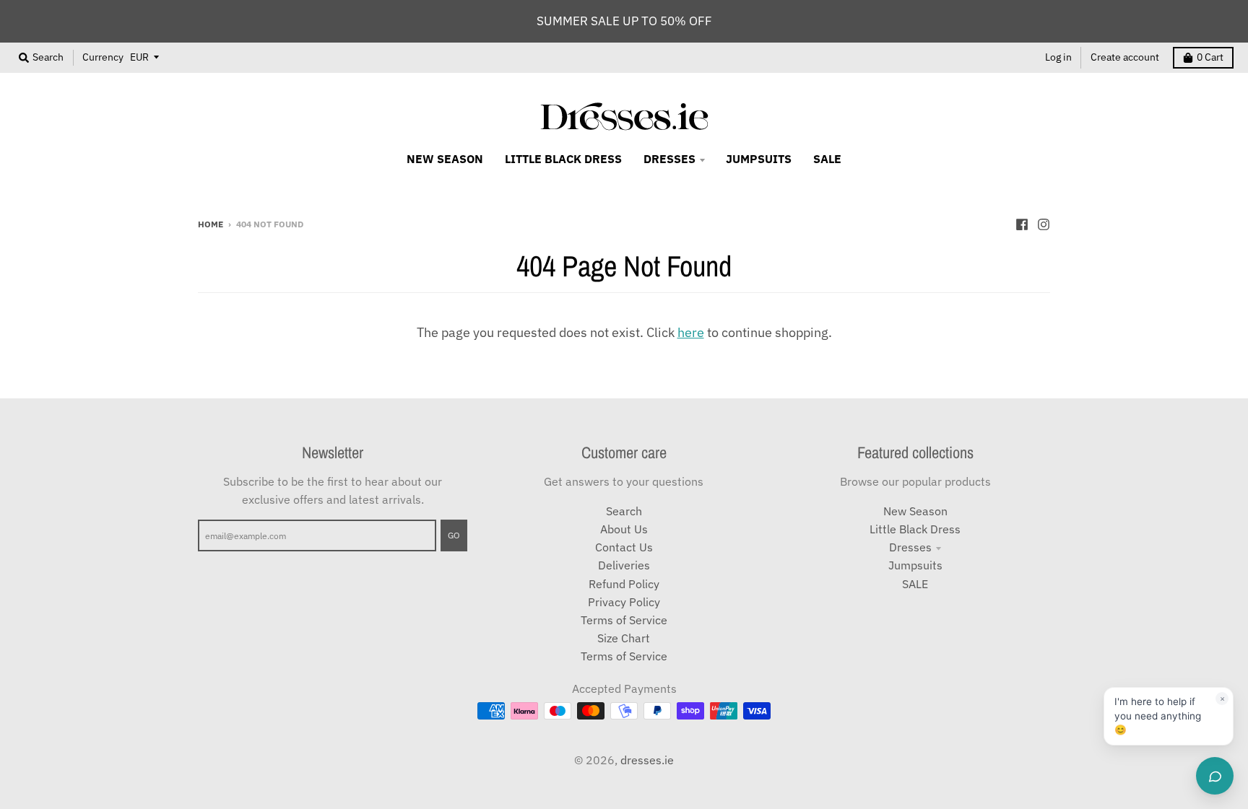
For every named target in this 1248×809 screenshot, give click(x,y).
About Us (624, 529)
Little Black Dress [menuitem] (563, 159)
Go (454, 535)
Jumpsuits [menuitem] (759, 159)
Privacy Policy (624, 602)
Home (210, 223)
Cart (1210, 57)
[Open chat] (1215, 776)
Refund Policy (624, 584)
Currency (103, 57)
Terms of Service (624, 620)
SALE (915, 584)
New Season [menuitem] (445, 159)
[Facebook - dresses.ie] (1021, 223)
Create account (1125, 57)
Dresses (910, 547)
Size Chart (623, 638)
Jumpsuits (915, 565)
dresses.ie (647, 760)
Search (624, 511)
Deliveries (624, 565)
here (690, 332)
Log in (1058, 57)
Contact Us (624, 547)
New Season (915, 511)
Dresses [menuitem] (670, 159)
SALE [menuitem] (827, 159)
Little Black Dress (915, 529)
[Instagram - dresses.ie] (1043, 223)
